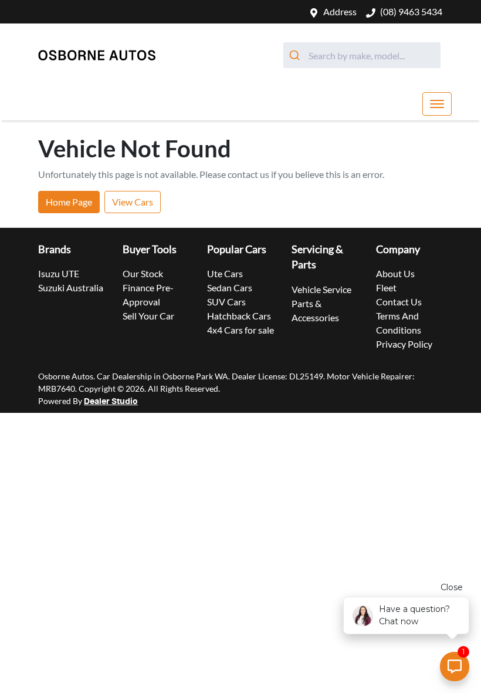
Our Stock (143, 273)
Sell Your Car (148, 315)
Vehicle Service (321, 289)
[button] (437, 104)
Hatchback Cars (239, 315)
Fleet (386, 287)
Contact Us (399, 301)
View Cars (132, 201)
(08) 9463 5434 (411, 11)
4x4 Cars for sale (240, 329)
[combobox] (362, 55)
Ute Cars (225, 273)
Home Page (69, 201)
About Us (395, 273)
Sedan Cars (229, 287)
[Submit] (296, 55)
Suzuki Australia (70, 287)
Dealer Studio (111, 402)
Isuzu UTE (58, 273)
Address (340, 11)
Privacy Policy (404, 343)
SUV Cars (226, 301)
